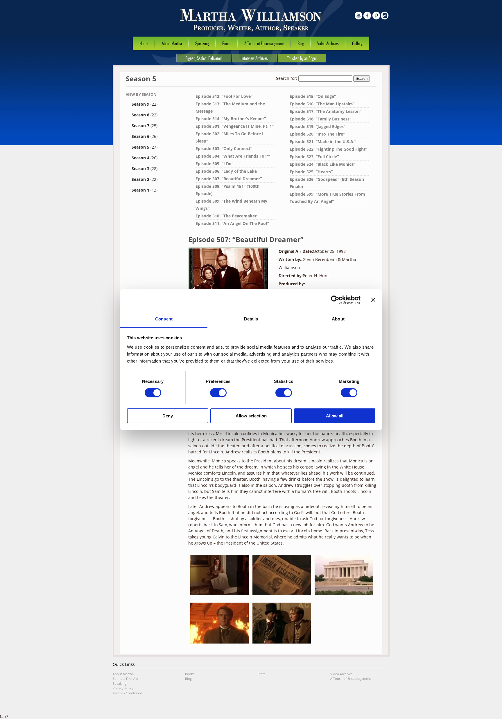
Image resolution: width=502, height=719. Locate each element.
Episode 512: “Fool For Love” (224, 96)
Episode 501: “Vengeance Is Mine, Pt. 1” (235, 126)
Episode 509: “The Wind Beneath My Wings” (231, 204)
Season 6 (144, 136)
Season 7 (144, 125)
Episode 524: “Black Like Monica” (322, 164)
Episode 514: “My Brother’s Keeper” (231, 118)
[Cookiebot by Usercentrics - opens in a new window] (335, 299)
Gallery (357, 43)
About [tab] (338, 318)
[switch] (218, 392)
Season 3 (144, 168)
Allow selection (251, 415)
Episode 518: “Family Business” (320, 119)
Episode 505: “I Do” (214, 163)
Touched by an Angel (302, 58)
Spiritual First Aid (125, 678)
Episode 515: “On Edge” (313, 96)
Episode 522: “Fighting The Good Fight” (328, 149)
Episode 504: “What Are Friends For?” (233, 156)
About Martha (172, 43)
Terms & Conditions (127, 693)
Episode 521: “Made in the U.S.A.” (323, 141)
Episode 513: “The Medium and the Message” (230, 107)
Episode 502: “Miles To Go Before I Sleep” (229, 137)
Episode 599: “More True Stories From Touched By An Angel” (327, 197)
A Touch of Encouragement (264, 43)
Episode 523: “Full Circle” (314, 156)
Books (226, 43)
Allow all (334, 415)
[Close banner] (373, 300)
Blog (300, 43)
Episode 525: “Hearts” (311, 171)
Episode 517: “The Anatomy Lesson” (325, 111)
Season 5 (144, 147)
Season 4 (144, 158)
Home (143, 43)
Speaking (202, 43)
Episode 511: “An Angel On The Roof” (232, 223)
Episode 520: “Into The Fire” (317, 134)
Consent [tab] (164, 318)
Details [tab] (251, 318)
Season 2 (144, 179)
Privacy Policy (123, 688)
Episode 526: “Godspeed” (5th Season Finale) (327, 182)
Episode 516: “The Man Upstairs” (322, 104)
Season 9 (144, 104)
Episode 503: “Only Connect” (224, 148)
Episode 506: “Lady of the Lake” (227, 171)
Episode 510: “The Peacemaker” (227, 216)
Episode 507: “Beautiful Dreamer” (229, 178)
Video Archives (327, 43)
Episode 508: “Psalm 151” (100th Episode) (227, 189)
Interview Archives (254, 58)
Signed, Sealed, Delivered (204, 58)
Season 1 (144, 190)
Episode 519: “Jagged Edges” (317, 126)
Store (262, 674)
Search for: (286, 78)
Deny (167, 415)
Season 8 (144, 115)
